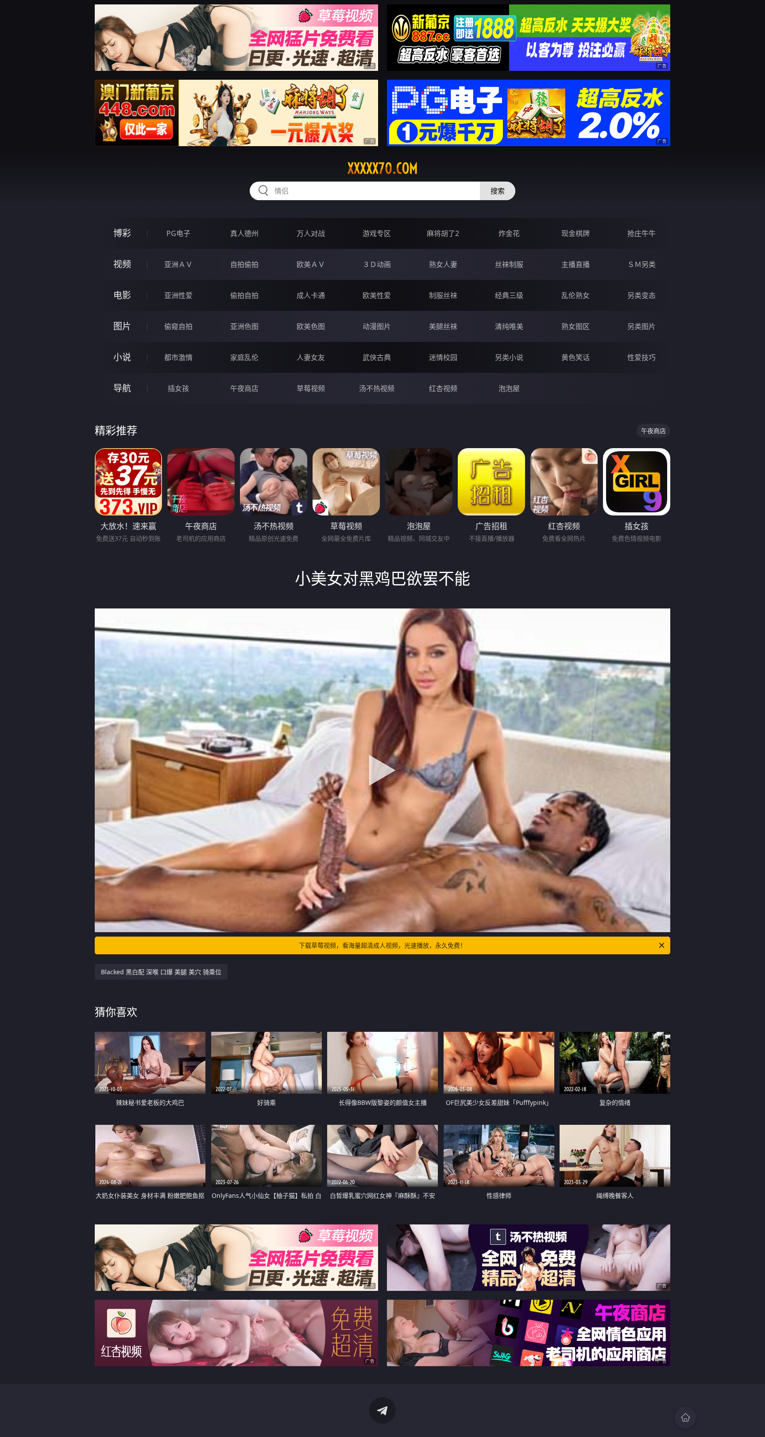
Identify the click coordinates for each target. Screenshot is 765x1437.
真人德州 (244, 233)
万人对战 (311, 233)
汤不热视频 (376, 388)
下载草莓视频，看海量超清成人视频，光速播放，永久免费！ (382, 945)
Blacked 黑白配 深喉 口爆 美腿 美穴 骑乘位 (161, 972)
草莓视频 (311, 388)
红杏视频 (443, 388)
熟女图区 (575, 326)
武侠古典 (377, 357)
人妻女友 (311, 357)
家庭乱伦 (244, 357)
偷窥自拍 (178, 326)
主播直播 (575, 264)
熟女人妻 (443, 264)
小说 (122, 357)
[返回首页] (685, 1417)
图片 (122, 326)
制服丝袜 (443, 295)
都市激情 (178, 357)
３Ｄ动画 (377, 264)
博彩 (122, 233)
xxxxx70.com (383, 168)
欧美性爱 (377, 295)
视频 (122, 264)
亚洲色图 (244, 326)
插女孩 (178, 388)
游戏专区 (377, 233)
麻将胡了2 (443, 233)
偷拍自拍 (244, 295)
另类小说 (509, 357)
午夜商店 (244, 388)
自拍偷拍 (244, 264)
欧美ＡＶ (311, 264)
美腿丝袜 (443, 326)
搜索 (498, 191)
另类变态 (641, 295)
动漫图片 (377, 326)
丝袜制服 (509, 264)
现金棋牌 (575, 233)
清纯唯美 (509, 326)
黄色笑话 (575, 357)
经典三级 (509, 295)
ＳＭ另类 (641, 264)
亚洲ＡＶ (178, 264)
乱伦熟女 (575, 295)
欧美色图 (311, 326)
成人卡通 (311, 295)
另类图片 (641, 326)
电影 (122, 295)
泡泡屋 (509, 388)
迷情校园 (443, 357)
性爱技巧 (641, 357)
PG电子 (178, 233)
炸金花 (509, 233)
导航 (122, 388)
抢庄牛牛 (641, 233)
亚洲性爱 (178, 295)
